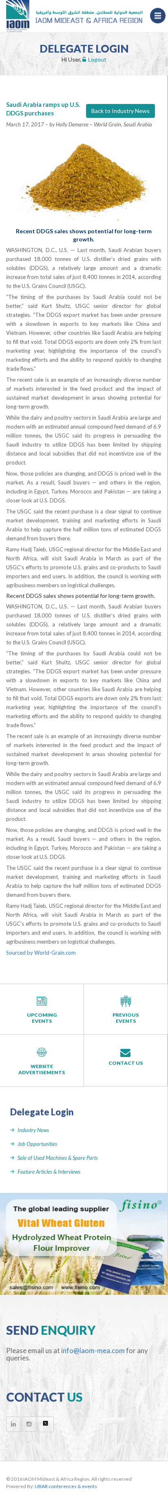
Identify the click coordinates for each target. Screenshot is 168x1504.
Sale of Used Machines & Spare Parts (58, 1158)
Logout (97, 59)
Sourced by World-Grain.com (41, 952)
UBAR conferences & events (66, 1486)
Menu (158, 8)
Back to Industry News (120, 110)
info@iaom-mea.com (93, 1350)
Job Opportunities (37, 1144)
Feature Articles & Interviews (49, 1171)
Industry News (33, 1130)
